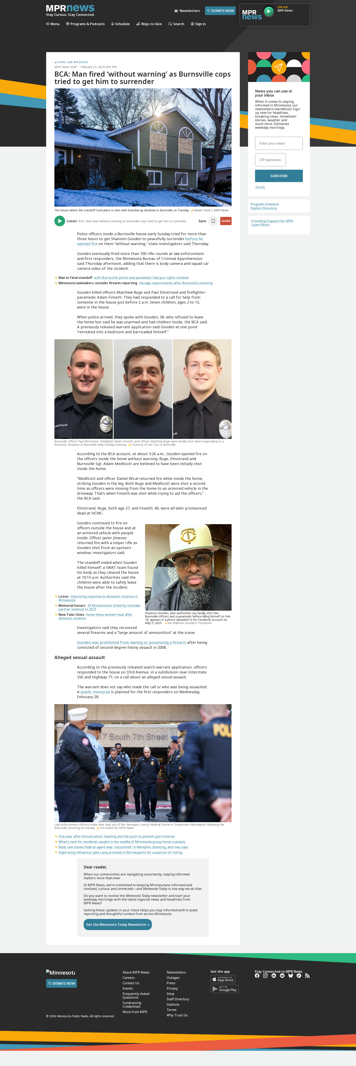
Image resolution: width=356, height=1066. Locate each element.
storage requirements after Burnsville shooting (176, 283)
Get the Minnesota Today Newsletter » (117, 924)
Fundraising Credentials (132, 1005)
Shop (170, 993)
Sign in (200, 24)
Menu (55, 24)
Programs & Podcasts (87, 24)
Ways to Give (151, 24)
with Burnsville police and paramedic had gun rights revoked (141, 277)
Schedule (122, 24)
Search (178, 24)
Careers (129, 977)
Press (171, 983)
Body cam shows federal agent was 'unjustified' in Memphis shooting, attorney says (123, 847)
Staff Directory (178, 999)
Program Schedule (265, 204)
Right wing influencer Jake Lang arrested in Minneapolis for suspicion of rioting (120, 852)
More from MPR (135, 1012)
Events (128, 988)
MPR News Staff (65, 67)
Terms (260, 187)
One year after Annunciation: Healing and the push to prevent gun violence (117, 836)
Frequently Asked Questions (136, 995)
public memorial (95, 691)
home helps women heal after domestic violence (95, 616)
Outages (173, 977)
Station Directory (264, 208)
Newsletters (176, 972)
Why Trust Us (177, 1015)
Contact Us (131, 983)
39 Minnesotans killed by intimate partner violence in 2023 (99, 607)
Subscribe (279, 176)
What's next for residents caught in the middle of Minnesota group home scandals (122, 841)
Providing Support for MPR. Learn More (272, 223)
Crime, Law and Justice (72, 62)
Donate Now (220, 10)
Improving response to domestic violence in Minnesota (98, 598)
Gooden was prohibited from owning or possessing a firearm (131, 642)
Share (225, 221)
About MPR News (136, 972)
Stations (173, 1004)
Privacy (172, 988)
